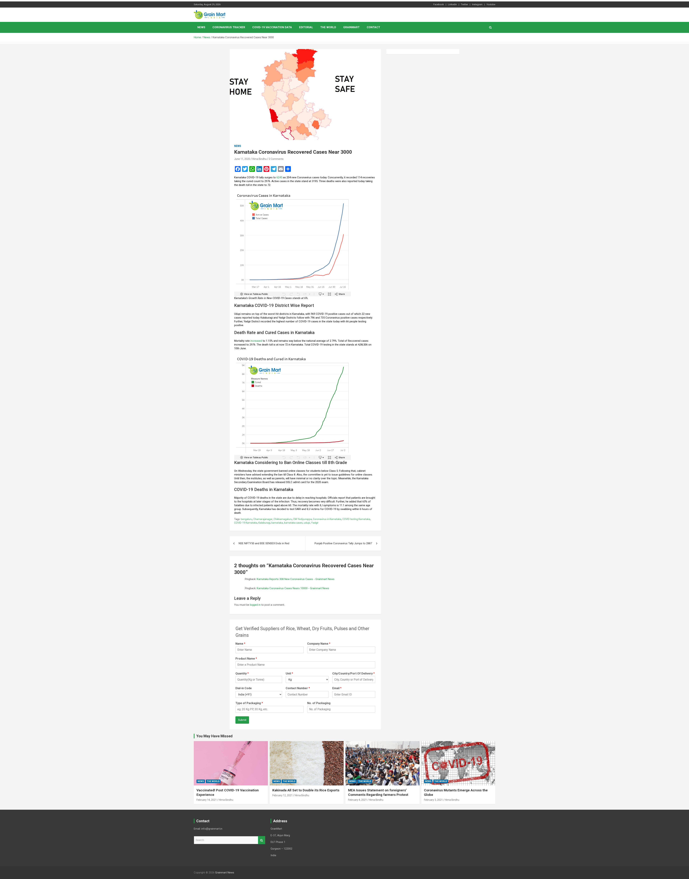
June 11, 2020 (242, 158)
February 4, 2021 (357, 799)
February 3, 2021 (433, 799)
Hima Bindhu (259, 158)
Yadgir (314, 522)
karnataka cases (293, 522)
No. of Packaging (319, 703)
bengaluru (246, 519)
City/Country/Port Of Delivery (353, 673)
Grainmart (351, 27)
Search (261, 840)
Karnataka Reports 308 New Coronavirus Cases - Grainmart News (295, 579)
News (201, 27)
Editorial (306, 27)
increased (256, 340)
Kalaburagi (264, 522)
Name (240, 643)
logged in (255, 604)
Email (336, 688)
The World (328, 27)
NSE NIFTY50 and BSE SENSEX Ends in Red (264, 543)
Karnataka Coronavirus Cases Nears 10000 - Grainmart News (293, 588)
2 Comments (276, 158)
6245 (279, 177)
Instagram (477, 4)
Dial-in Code (243, 688)
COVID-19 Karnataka (245, 522)
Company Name (318, 643)
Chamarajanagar (263, 519)
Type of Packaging (249, 703)
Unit (289, 673)
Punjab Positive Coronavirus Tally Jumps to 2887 (343, 543)
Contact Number (298, 688)
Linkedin (452, 4)
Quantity (242, 673)
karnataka (277, 522)
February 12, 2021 (282, 795)
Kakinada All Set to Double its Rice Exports (305, 790)
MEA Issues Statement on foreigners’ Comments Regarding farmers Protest (378, 792)
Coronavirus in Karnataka (327, 519)
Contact (373, 27)
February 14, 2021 (206, 799)
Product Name (246, 658)
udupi (307, 522)
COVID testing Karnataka (356, 519)
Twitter (464, 4)
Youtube (491, 4)
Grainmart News (224, 872)
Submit (242, 720)
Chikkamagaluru (283, 519)
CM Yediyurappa (302, 519)
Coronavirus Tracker (228, 27)
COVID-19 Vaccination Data (272, 27)
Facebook (438, 4)
